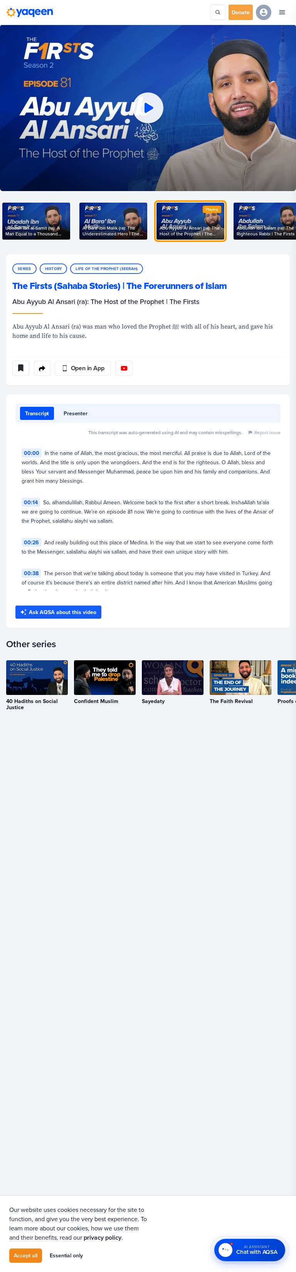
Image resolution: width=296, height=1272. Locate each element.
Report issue (267, 432)
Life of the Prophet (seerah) (107, 269)
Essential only (66, 1255)
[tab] (37, 413)
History (53, 269)
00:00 (31, 453)
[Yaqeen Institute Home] (29, 12)
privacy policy (102, 1237)
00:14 (31, 502)
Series (24, 269)
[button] (148, 108)
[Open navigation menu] (282, 12)
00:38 (31, 573)
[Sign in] (263, 12)
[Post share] (42, 368)
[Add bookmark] (20, 368)
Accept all (25, 1255)
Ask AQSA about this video (62, 612)
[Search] (217, 12)
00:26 (31, 542)
